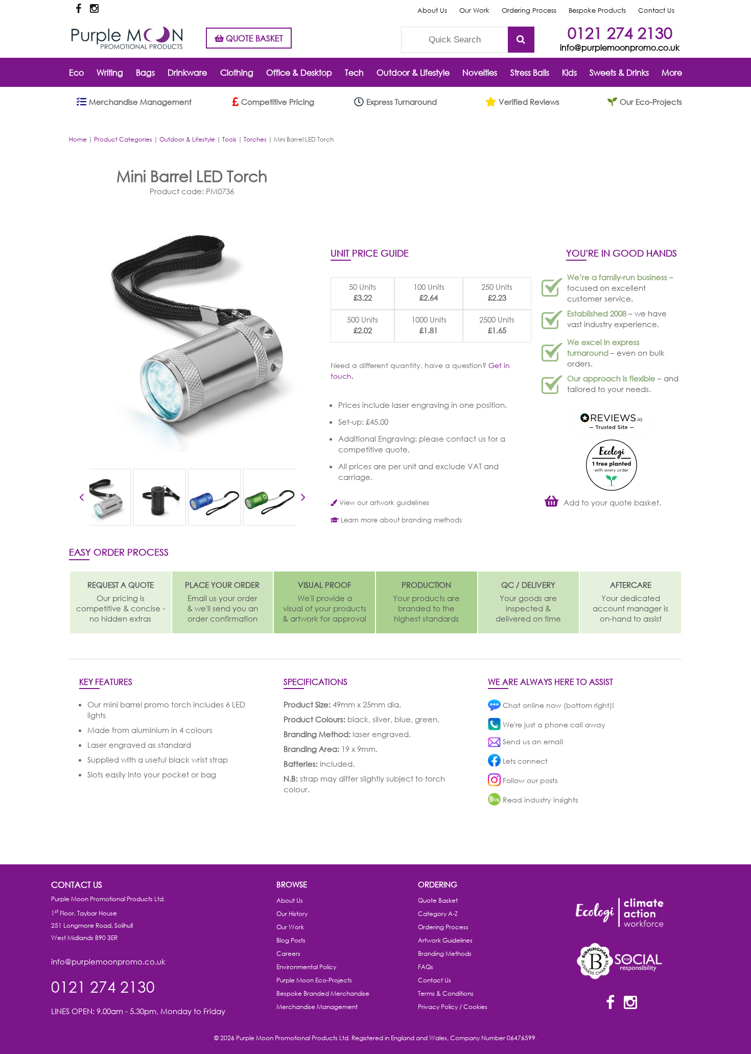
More (672, 72)
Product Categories (123, 139)
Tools (229, 139)
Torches (255, 139)
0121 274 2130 (620, 32)
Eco (76, 72)
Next (303, 499)
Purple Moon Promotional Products (127, 38)
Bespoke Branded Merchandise (322, 993)
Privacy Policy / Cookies (452, 1006)
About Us (432, 10)
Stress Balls (529, 72)
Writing (110, 72)
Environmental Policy (306, 967)
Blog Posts (291, 940)
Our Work (474, 10)
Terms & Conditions (446, 993)
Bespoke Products (597, 10)
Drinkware (187, 72)
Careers (288, 953)
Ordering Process (529, 10)
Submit (521, 40)
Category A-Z (438, 913)
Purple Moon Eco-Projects (314, 980)
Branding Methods (445, 953)
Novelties (479, 72)
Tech (354, 72)
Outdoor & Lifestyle (413, 72)
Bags (145, 72)
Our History (292, 913)
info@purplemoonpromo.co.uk (619, 47)
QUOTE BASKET (253, 38)
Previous (81, 499)
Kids (569, 72)
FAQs (425, 967)
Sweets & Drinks (619, 72)
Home (78, 139)
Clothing (236, 72)
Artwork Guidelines (445, 940)
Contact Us (656, 10)
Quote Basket (438, 900)
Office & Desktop (299, 72)
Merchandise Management (317, 1006)
